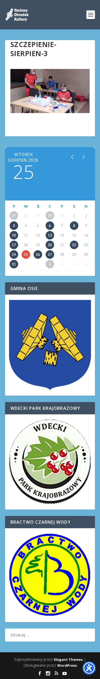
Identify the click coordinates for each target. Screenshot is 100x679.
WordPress (67, 665)
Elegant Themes (68, 659)
